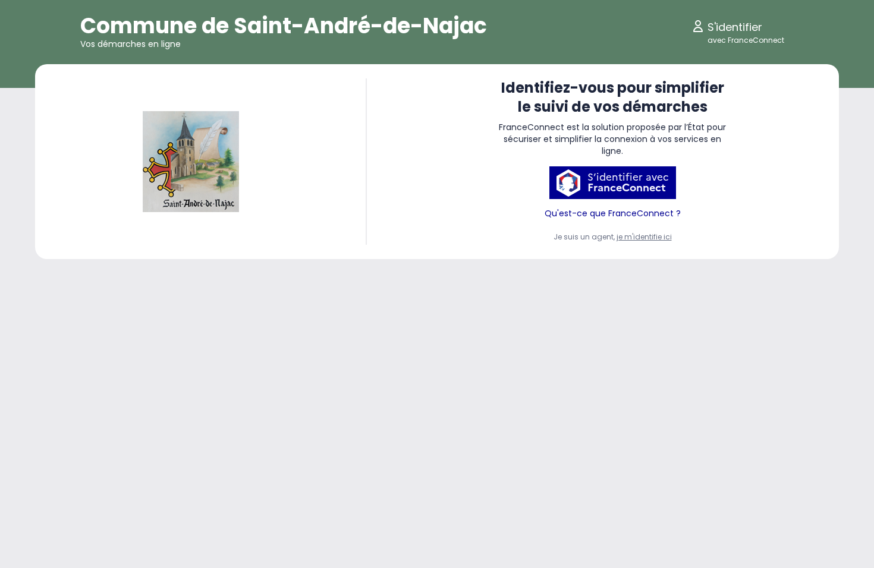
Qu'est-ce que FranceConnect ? (613, 213)
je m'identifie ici (644, 237)
